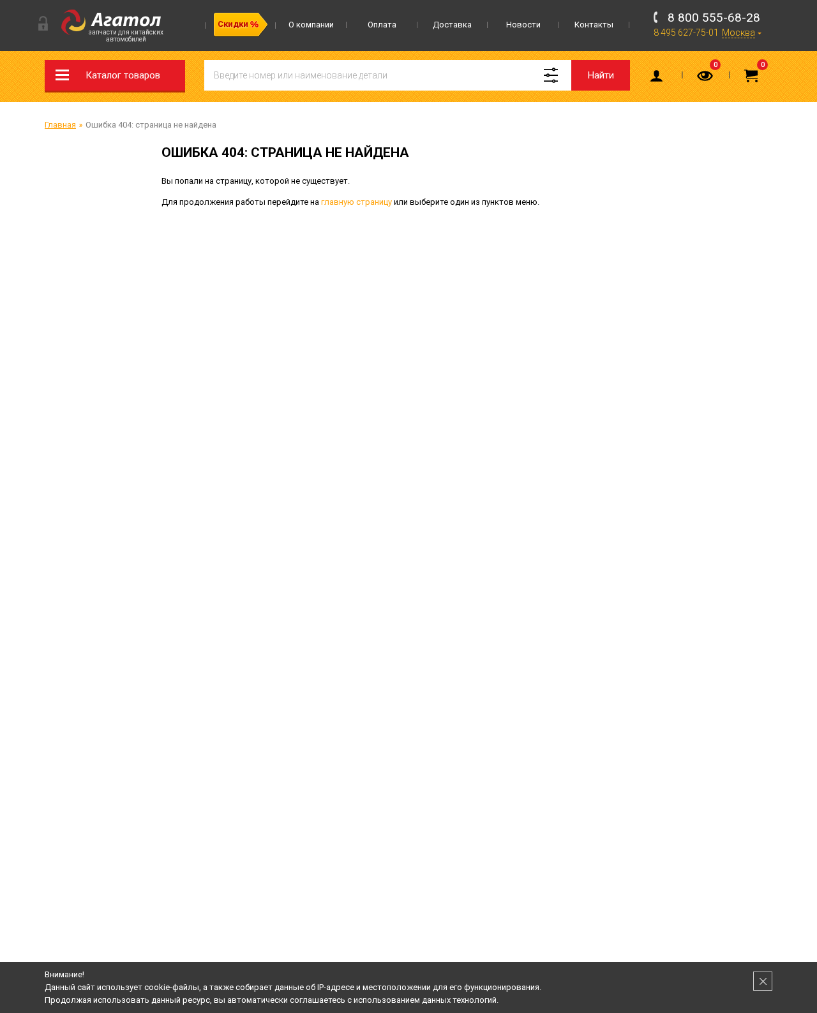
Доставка (452, 24)
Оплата (382, 24)
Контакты (593, 24)
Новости (523, 24)
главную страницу (356, 202)
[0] (706, 78)
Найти (601, 75)
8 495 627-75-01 (686, 32)
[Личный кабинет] (658, 78)
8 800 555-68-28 (714, 17)
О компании (311, 24)
